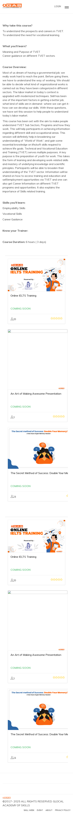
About (48, 810)
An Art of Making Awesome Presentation (36, 393)
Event (40, 810)
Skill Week (29, 810)
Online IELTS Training (23, 295)
